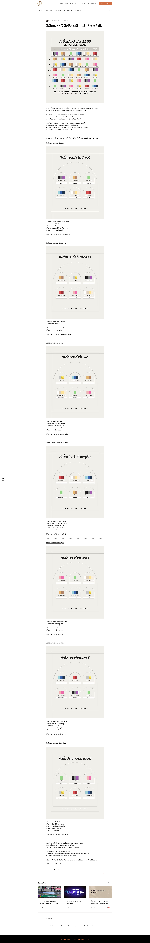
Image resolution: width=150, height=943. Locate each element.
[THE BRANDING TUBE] (3, 478)
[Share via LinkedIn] (54, 869)
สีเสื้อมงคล (49, 864)
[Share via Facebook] (47, 869)
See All (110, 882)
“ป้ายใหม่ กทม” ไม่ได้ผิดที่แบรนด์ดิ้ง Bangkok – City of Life (49, 903)
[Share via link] (58, 869)
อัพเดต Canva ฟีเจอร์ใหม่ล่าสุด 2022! (74, 903)
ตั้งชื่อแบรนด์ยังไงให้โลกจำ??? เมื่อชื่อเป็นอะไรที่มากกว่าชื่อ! (100, 903)
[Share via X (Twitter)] (50, 869)
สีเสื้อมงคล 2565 (58, 864)
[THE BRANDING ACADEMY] (3, 475)
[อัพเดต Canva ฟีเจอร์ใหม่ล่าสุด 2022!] (75, 892)
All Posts (40, 10)
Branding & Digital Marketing (53, 10)
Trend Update (78, 10)
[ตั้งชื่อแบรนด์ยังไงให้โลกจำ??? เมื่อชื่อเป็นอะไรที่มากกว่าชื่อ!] (100, 892)
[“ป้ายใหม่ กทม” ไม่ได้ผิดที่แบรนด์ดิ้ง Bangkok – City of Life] (49, 892)
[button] (109, 10)
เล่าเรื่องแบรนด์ (68, 10)
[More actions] (103, 21)
